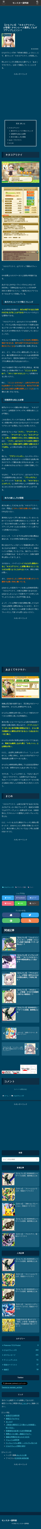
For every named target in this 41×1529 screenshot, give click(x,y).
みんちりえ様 (21, 1455)
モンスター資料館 (20, 3)
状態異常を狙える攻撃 (18, 134)
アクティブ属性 (21, 887)
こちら (24, 1403)
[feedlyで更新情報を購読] (11, 920)
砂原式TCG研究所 (13, 1415)
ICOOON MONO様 (22, 1458)
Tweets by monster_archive (12, 1387)
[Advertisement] (20, 13)
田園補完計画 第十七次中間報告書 (19, 1431)
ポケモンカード (21, 1355)
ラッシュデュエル (21, 1360)
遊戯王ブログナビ (12, 1419)
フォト (31, 887)
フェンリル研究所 (12, 1440)
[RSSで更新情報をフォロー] (30, 920)
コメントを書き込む (20, 1089)
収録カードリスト (21, 1365)
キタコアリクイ (14, 128)
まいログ (9, 1422)
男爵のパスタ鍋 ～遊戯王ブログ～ (19, 1434)
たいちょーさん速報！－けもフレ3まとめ (21, 1443)
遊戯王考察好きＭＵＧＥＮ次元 (17, 1437)
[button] (37, 1159)
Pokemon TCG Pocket (21, 1345)
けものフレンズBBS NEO (15, 1446)
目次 (17, 123)
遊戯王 (21, 1370)
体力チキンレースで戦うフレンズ (22, 131)
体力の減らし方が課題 (18, 137)
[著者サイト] (11, 915)
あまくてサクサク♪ (15, 140)
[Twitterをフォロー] (30, 915)
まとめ (11, 143)
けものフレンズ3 (9, 887)
